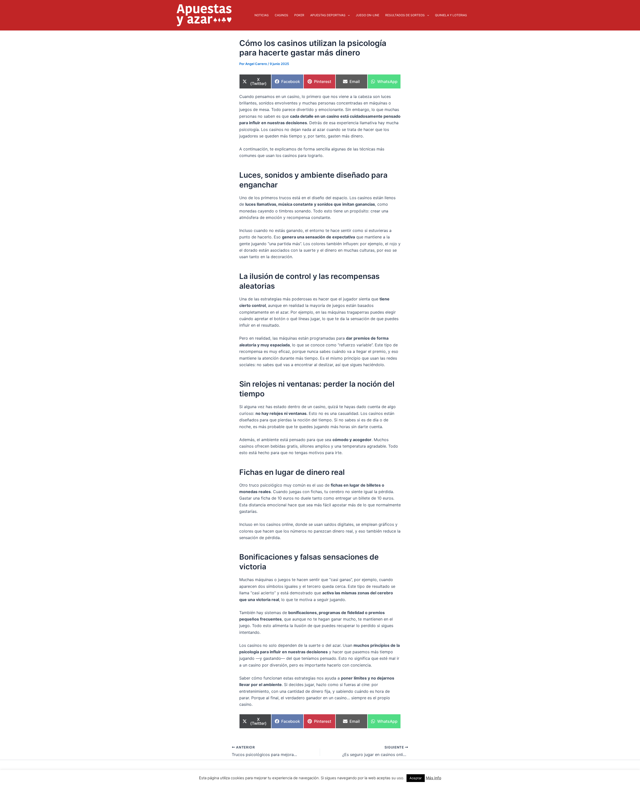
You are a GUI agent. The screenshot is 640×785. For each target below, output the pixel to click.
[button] (348, 15)
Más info (433, 778)
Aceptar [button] (416, 778)
